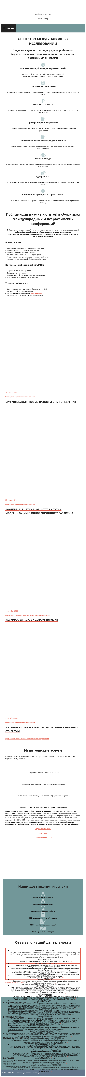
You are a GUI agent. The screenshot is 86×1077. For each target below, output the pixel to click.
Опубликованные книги (43, 837)
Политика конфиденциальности (20, 1011)
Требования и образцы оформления (22, 1025)
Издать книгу (43, 18)
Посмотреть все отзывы (14, 982)
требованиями (36, 293)
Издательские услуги (43, 829)
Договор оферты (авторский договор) (22, 1006)
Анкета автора (13, 1023)
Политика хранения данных (18, 1013)
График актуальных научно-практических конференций (27, 739)
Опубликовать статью (43, 14)
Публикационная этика (16, 1009)
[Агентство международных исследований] (16, 10)
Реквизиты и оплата (15, 1030)
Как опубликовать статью (17, 1021)
